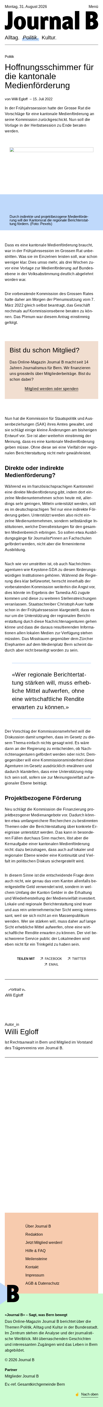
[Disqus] (51, 1134)
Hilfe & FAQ (35, 1251)
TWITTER (79, 959)
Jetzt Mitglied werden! (43, 1243)
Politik (9, 56)
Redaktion (34, 1234)
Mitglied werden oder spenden (51, 389)
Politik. (30, 38)
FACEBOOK (53, 959)
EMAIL (53, 964)
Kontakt (31, 1267)
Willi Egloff (19, 99)
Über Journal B (38, 1226)
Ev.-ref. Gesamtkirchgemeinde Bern (35, 1384)
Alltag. (12, 38)
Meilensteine (36, 1259)
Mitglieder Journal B (22, 1376)
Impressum (34, 1275)
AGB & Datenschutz (42, 1283)
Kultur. (49, 38)
